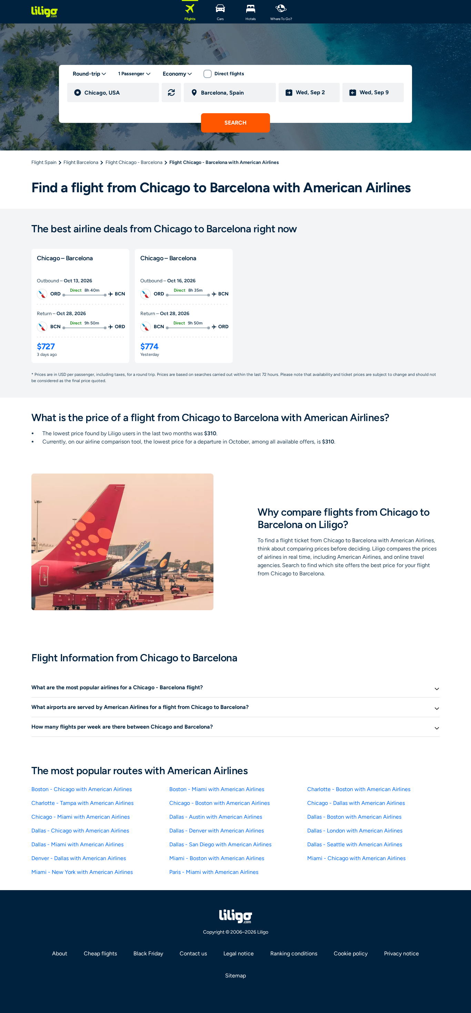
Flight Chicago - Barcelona (134, 162)
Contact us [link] (193, 953)
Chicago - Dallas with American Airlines (356, 803)
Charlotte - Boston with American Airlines (358, 789)
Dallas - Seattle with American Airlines (354, 844)
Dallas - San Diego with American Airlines (220, 844)
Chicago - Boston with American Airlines (219, 803)
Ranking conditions (293, 953)
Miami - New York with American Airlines (82, 872)
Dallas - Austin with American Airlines (215, 817)
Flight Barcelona (80, 162)
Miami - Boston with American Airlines (216, 858)
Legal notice (238, 953)
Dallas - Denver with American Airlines (216, 830)
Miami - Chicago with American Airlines (356, 858)
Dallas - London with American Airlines (354, 830)
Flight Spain (44, 162)
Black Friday (148, 953)
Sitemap (235, 975)
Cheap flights (100, 953)
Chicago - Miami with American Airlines (80, 817)
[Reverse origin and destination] (171, 92)
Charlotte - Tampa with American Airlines (82, 803)
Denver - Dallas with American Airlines (78, 858)
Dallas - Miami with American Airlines (77, 844)
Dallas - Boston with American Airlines (354, 817)
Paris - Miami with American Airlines (213, 872)
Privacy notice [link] (401, 953)
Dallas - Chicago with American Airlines (80, 830)
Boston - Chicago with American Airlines (81, 789)
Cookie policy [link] (351, 953)
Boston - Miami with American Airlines (216, 789)
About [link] (59, 953)
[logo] (44, 11)
